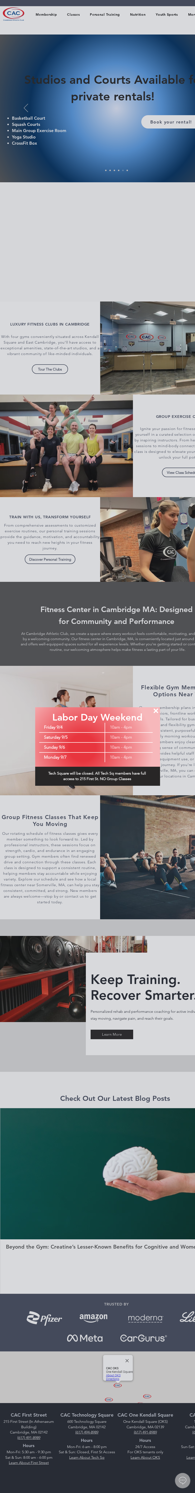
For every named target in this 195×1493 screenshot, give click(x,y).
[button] (156, 711)
